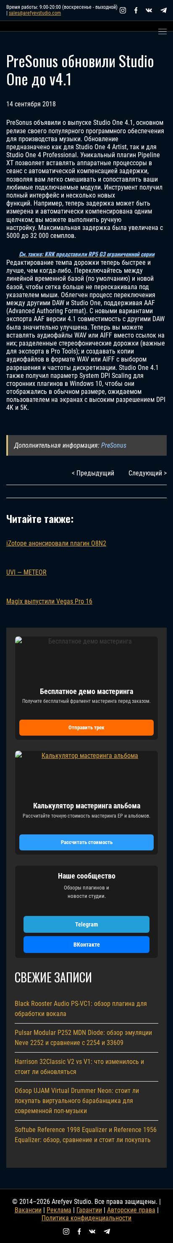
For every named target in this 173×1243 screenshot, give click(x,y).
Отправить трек (86, 727)
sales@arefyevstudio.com (35, 13)
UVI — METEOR (26, 572)
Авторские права (131, 1210)
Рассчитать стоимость (87, 842)
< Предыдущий (93, 473)
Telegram (86, 924)
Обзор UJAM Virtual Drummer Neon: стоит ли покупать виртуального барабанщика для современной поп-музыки (77, 1101)
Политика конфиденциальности (86, 1218)
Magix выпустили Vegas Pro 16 (49, 601)
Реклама (59, 1210)
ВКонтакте (86, 944)
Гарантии (89, 1210)
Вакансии (28, 1210)
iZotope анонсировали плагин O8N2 (56, 543)
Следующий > (147, 473)
